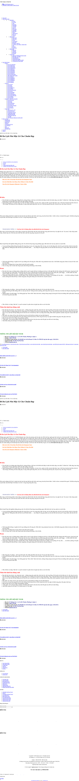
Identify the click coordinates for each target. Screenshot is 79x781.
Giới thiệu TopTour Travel (7, 692)
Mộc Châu (14, 29)
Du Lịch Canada (10, 100)
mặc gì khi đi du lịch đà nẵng (46, 344)
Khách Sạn (7, 122)
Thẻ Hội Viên (7, 128)
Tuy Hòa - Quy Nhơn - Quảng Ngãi (19, 44)
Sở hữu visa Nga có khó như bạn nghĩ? (8, 384)
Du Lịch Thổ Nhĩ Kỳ (11, 94)
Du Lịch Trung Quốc (11, 74)
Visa (6, 126)
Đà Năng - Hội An (16, 43)
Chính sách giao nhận (6, 698)
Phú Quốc (14, 52)
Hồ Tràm (14, 53)
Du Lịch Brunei (10, 76)
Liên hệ (3, 131)
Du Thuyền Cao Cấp (11, 112)
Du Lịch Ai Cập (10, 104)
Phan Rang (14, 47)
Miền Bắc (12, 20)
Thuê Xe (6, 123)
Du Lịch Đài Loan (11, 65)
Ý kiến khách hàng (6, 682)
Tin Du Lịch (4, 674)
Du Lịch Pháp (10, 88)
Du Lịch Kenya (10, 107)
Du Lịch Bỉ (9, 85)
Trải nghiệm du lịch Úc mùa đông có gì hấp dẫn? (10, 374)
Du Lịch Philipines (11, 80)
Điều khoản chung (6, 696)
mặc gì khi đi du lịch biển (35, 344)
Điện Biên (14, 31)
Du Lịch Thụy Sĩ (10, 93)
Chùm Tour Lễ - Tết (11, 110)
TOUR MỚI (4, 347)
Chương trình (5, 685)
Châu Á (6, 63)
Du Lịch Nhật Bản (11, 71)
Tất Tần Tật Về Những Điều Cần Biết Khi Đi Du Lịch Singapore (33, 229)
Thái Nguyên (15, 33)
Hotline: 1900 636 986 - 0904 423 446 (11, 5)
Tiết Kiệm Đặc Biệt (11, 114)
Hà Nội (13, 21)
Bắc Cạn (14, 34)
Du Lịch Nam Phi (10, 103)
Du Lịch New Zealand (11, 105)
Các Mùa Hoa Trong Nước (17, 61)
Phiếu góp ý (4, 683)
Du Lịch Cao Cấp (10, 111)
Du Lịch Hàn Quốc (11, 66)
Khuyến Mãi (7, 120)
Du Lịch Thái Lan (11, 73)
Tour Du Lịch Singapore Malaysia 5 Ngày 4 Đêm (14, 184)
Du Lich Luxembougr (11, 90)
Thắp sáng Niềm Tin (6, 686)
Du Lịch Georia (10, 97)
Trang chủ (4, 17)
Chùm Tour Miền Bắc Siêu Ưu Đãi (19, 55)
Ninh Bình (14, 25)
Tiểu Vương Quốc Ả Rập (12, 75)
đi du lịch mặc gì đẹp (14, 344)
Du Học (4, 668)
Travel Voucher (5, 680)
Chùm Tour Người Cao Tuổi (18, 60)
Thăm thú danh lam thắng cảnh (8, 165)
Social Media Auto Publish (35, 780)
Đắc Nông (14, 42)
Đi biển (4, 163)
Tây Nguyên (14, 41)
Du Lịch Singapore (11, 72)
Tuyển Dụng (4, 667)
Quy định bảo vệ (5, 695)
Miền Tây (14, 50)
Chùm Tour (12, 54)
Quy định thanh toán (6, 697)
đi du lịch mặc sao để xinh (24, 344)
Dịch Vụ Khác (5, 118)
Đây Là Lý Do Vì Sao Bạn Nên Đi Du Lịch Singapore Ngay (17, 179)
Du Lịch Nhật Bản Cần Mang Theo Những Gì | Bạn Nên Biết (17, 181)
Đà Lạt (13, 40)
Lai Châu (14, 26)
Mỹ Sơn (13, 46)
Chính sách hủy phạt (6, 699)
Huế (13, 45)
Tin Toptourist (5, 673)
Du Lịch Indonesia (11, 77)
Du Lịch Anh (10, 84)
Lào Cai (13, 27)
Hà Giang (14, 24)
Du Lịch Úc (9, 101)
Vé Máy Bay (7, 121)
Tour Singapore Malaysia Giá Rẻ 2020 (14, 117)
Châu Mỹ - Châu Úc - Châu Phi (11, 98)
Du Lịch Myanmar (11, 70)
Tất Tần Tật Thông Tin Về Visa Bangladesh (9, 365)
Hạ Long (14, 22)
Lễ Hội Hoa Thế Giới (11, 115)
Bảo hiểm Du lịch (5, 681)
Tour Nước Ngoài (5, 62)
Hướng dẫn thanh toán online (8, 687)
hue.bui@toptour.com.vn (8, 4)
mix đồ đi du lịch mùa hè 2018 (59, 344)
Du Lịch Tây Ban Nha (11, 95)
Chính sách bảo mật (6, 701)
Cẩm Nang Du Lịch (9, 124)
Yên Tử (13, 35)
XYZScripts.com (45, 780)
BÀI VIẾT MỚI (5, 348)
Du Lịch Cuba (10, 106)
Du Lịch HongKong (11, 67)
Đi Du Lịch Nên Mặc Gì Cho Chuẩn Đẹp (10, 161)
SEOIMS (2, 778)
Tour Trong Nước (5, 19)
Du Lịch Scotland (10, 92)
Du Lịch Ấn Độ (10, 81)
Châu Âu (7, 83)
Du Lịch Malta (10, 96)
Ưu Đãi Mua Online (16, 59)
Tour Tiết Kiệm (15, 57)
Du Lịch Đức (10, 86)
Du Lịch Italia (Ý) (10, 87)
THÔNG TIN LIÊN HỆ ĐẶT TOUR (9, 166)
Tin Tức (4, 129)
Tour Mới (9, 116)
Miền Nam (12, 49)
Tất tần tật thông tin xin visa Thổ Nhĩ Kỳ (8, 394)
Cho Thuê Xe (7, 125)
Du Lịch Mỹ (9, 102)
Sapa (13, 23)
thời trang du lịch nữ (70, 344)
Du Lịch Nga (10, 91)
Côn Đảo (14, 51)
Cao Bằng (14, 30)
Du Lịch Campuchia (11, 64)
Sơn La (13, 32)
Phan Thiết (14, 37)
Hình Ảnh (7, 127)
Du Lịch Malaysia (10, 68)
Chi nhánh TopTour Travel (7, 694)
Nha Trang (14, 39)
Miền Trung (12, 36)
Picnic (4, 164)
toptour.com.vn (13, 342)
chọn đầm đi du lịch (6, 344)
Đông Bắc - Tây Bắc (16, 56)
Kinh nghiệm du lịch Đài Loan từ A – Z (8, 355)
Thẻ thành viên (5, 679)
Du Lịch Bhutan (10, 82)
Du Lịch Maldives (11, 78)
